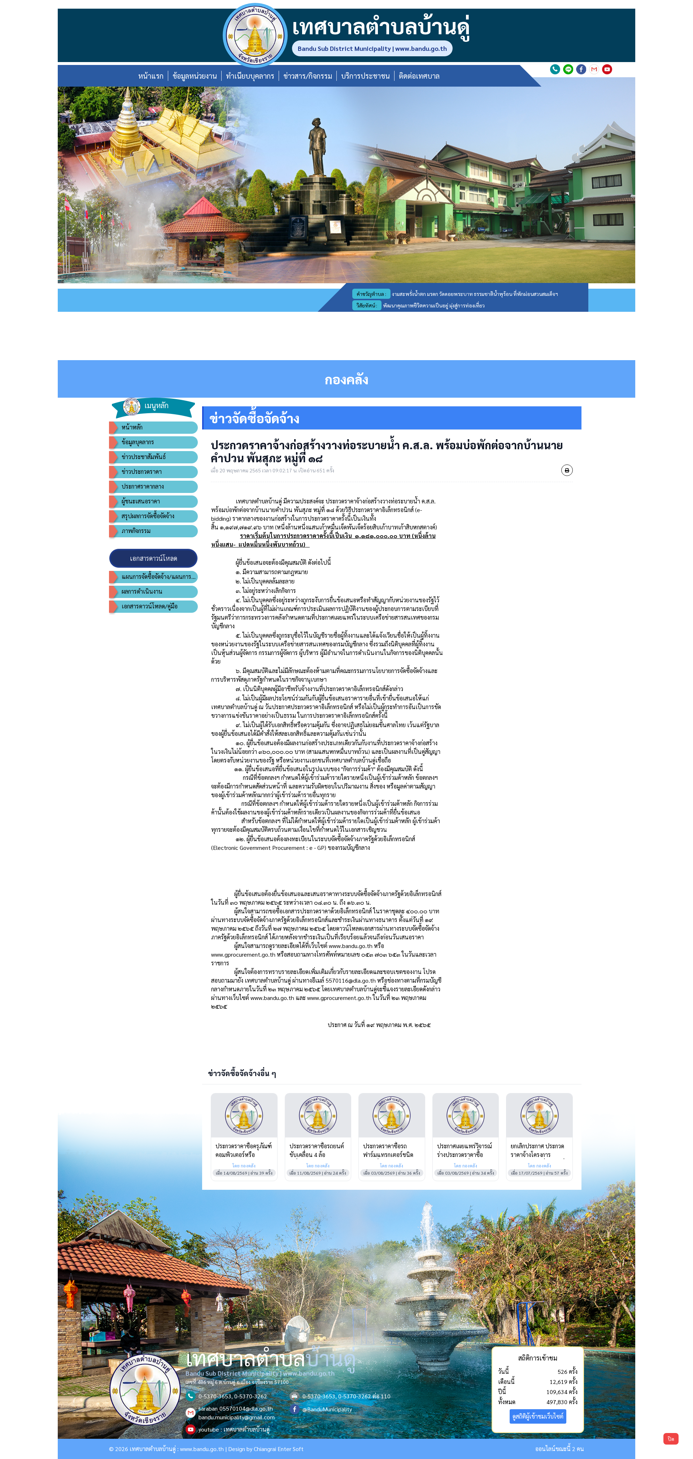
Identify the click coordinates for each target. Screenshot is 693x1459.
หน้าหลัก (132, 427)
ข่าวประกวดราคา (142, 471)
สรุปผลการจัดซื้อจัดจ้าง (148, 516)
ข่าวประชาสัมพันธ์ (144, 456)
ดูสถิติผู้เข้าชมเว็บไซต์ (538, 1416)
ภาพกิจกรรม (136, 530)
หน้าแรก (151, 75)
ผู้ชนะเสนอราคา (141, 501)
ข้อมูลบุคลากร (138, 442)
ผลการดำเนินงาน (142, 591)
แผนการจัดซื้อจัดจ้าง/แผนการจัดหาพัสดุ (160, 576)
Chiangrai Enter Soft (279, 1449)
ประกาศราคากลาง (143, 486)
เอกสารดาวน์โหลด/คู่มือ (150, 606)
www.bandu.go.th (202, 1449)
